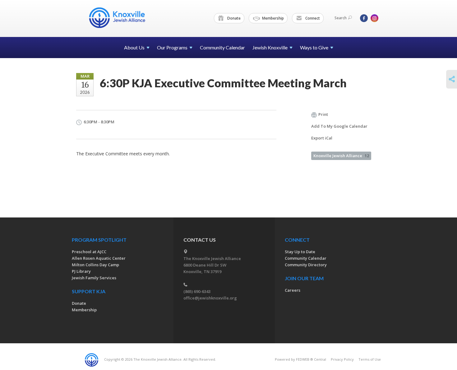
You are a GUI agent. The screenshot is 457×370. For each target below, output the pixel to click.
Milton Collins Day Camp (95, 264)
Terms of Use (369, 359)
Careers (292, 290)
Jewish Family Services (94, 278)
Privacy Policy (342, 359)
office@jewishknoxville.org (210, 298)
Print (323, 114)
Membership (272, 18)
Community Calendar (222, 47)
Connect (312, 18)
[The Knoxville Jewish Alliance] (122, 17)
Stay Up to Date (300, 251)
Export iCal (321, 138)
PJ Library (81, 271)
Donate (233, 18)
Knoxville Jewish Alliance (341, 155)
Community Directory (306, 264)
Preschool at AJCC (89, 251)
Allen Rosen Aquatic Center (99, 258)
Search (341, 18)
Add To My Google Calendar (339, 126)
